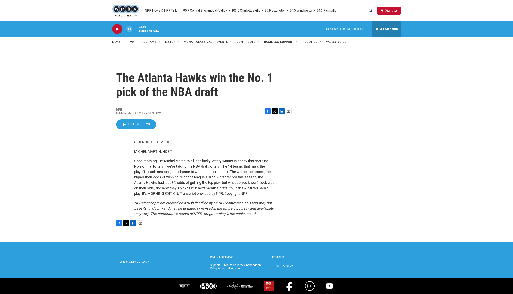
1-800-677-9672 (282, 266)
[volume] (129, 29)
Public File (278, 257)
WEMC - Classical (198, 41)
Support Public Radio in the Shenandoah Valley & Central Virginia (235, 267)
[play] (117, 29)
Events (222, 41)
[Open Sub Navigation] (123, 41)
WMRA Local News (221, 257)
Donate (390, 10)
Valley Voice (336, 41)
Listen (170, 41)
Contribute (246, 41)
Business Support (279, 41)
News (116, 41)
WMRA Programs (143, 41)
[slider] (135, 29)
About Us (310, 41)
